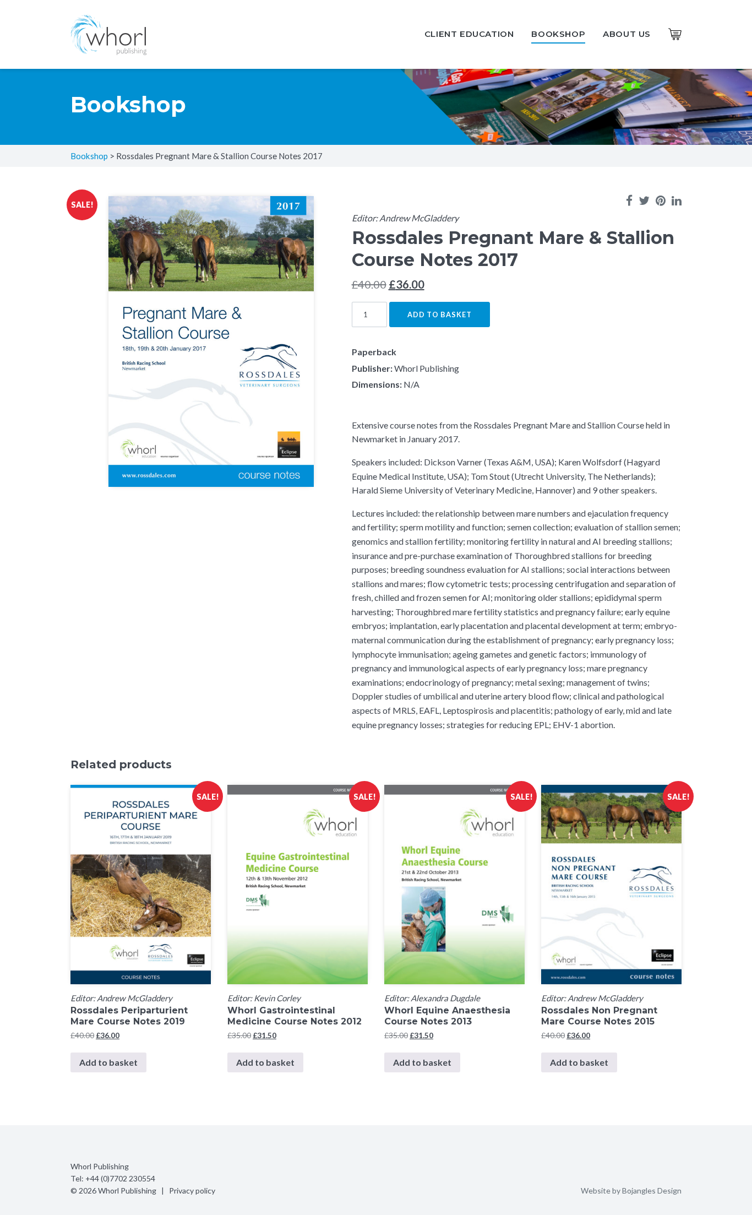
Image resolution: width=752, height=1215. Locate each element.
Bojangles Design (652, 1190)
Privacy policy (192, 1190)
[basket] (675, 34)
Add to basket (439, 314)
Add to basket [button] (108, 1062)
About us (627, 34)
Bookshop (558, 34)
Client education (469, 34)
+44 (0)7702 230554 (120, 1178)
